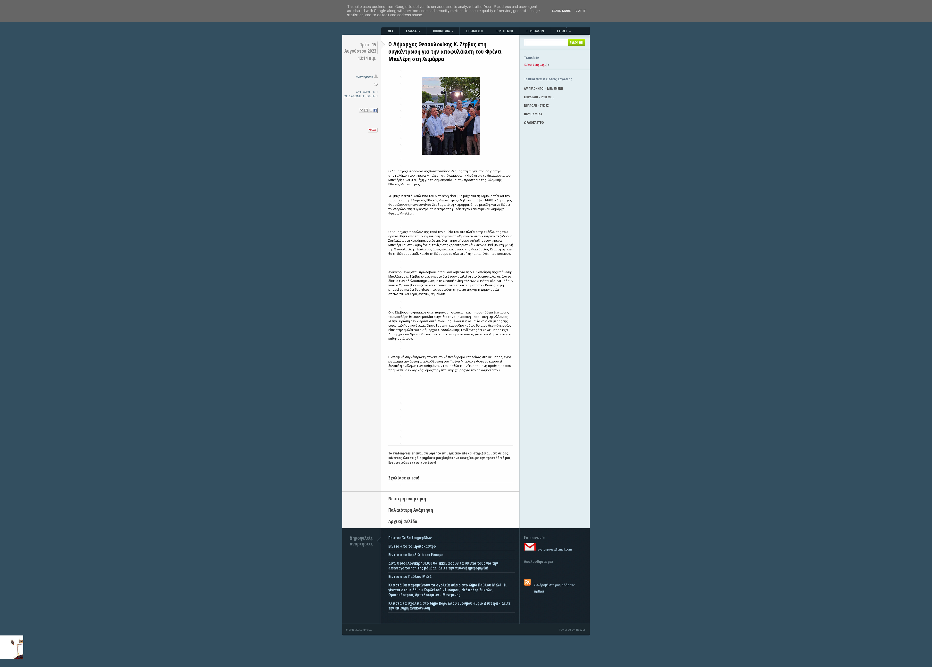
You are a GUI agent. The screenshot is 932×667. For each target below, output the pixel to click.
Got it (580, 11)
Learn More (561, 11)
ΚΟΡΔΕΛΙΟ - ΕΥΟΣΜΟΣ (539, 97)
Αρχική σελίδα (402, 521)
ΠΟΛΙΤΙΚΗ (371, 96)
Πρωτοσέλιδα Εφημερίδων (410, 537)
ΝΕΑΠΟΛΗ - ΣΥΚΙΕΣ (536, 105)
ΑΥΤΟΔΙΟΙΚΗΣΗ (367, 92)
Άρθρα (539, 591)
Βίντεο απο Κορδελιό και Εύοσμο (415, 554)
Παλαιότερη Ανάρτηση (410, 510)
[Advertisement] (450, 409)
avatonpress (364, 77)
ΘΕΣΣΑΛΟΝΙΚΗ (354, 96)
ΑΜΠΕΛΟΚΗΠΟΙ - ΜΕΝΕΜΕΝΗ (543, 88)
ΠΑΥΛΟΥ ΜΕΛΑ (533, 114)
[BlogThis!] (366, 110)
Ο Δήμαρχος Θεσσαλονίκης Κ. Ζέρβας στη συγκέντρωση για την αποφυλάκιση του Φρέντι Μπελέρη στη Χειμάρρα (445, 51)
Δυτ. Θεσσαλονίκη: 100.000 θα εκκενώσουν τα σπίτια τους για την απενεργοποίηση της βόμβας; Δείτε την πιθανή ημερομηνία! (443, 565)
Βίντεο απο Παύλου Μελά (410, 576)
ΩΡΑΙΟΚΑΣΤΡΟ (534, 122)
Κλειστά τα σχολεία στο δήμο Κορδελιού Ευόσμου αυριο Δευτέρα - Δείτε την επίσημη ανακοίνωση (449, 606)
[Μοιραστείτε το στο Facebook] (375, 110)
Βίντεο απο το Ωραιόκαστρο (412, 546)
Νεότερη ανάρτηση (407, 498)
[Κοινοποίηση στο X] (370, 110)
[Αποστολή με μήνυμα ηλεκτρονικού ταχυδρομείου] (361, 110)
